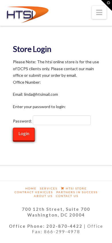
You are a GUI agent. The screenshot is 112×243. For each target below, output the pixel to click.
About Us (43, 196)
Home (30, 188)
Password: (23, 120)
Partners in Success (77, 192)
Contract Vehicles (34, 192)
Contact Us (67, 196)
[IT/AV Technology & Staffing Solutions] (27, 14)
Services (48, 188)
